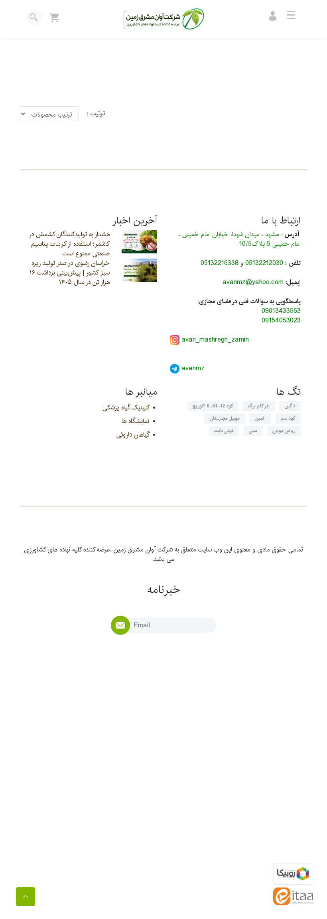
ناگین (290, 406)
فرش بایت (224, 431)
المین (260, 418)
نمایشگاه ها (135, 421)
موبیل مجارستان (225, 418)
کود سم (288, 418)
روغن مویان (283, 431)
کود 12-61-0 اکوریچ (213, 406)
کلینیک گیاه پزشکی (125, 407)
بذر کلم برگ (259, 406)
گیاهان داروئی (132, 434)
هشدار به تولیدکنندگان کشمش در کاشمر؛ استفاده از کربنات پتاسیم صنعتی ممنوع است (69, 244)
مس (253, 431)
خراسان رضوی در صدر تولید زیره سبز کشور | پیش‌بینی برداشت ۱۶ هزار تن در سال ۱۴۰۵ (70, 273)
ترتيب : (92, 114)
